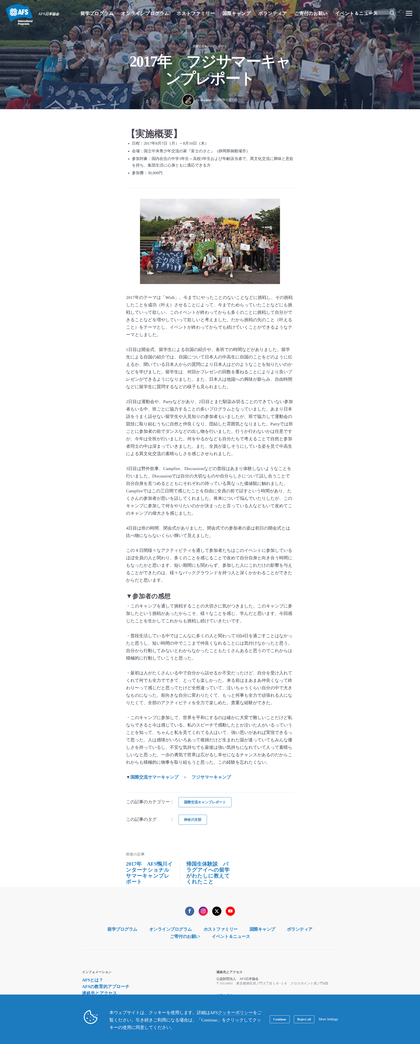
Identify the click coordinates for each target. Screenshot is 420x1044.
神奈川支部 (192, 819)
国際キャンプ (262, 929)
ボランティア (300, 929)
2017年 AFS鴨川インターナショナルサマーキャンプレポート (149, 872)
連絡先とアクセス (99, 993)
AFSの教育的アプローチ (106, 986)
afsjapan (206, 100)
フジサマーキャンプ (211, 777)
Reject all (304, 1019)
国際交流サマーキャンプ (154, 777)
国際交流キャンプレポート (209, 46)
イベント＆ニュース (231, 936)
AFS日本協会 (19, 14)
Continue (279, 1019)
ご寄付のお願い (185, 936)
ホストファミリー (221, 929)
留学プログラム (122, 929)
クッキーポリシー (235, 1012)
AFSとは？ (92, 979)
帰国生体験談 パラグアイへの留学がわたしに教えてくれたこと (208, 872)
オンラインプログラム (170, 929)
